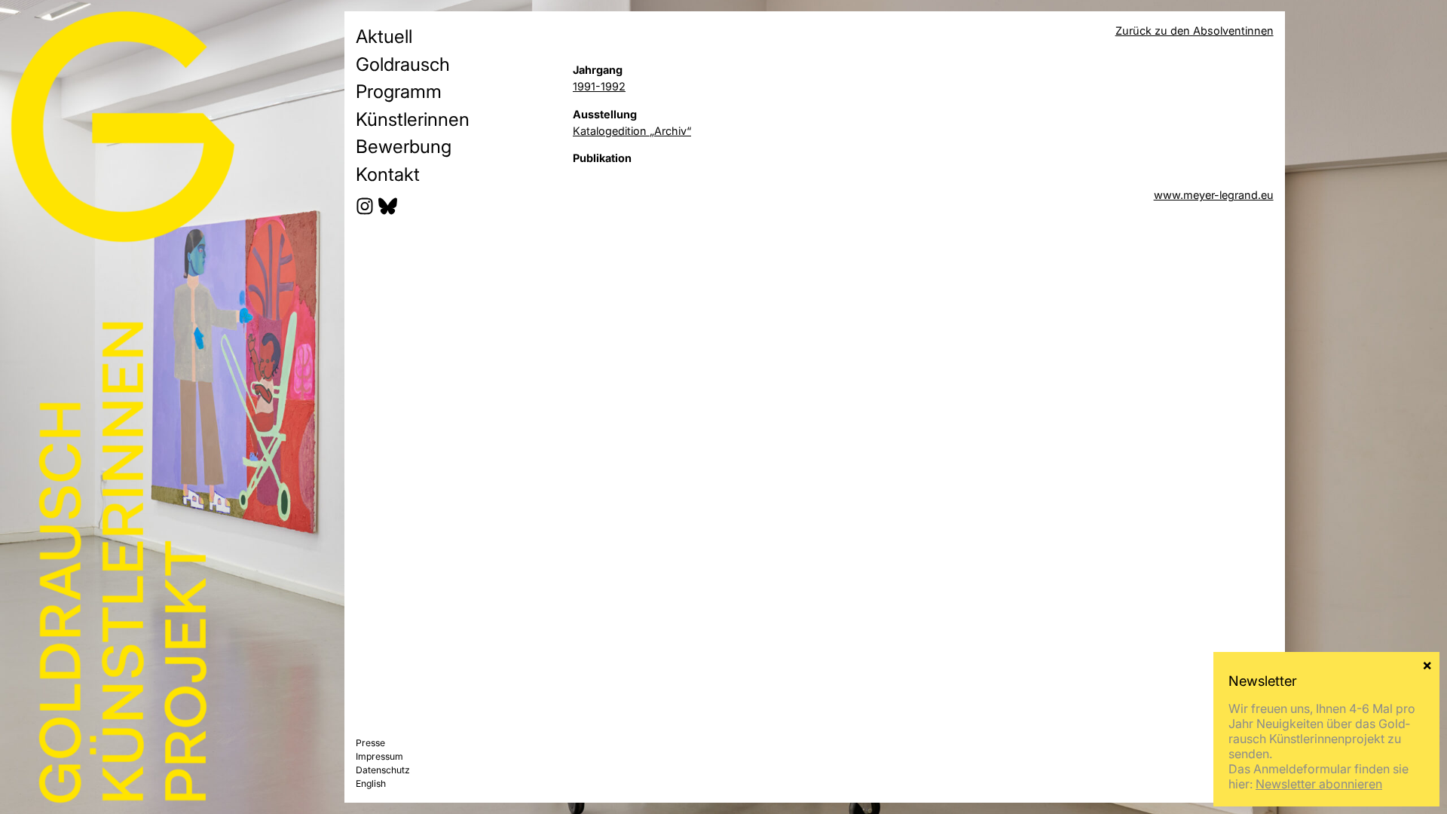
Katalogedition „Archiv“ (632, 130)
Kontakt (388, 174)
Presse (370, 742)
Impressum (379, 756)
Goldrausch (403, 64)
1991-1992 (599, 86)
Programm (399, 91)
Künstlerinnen (413, 119)
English (371, 783)
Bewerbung (403, 146)
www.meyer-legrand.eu (1214, 194)
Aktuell (384, 36)
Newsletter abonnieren (1319, 783)
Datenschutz (383, 770)
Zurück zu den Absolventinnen (1194, 30)
